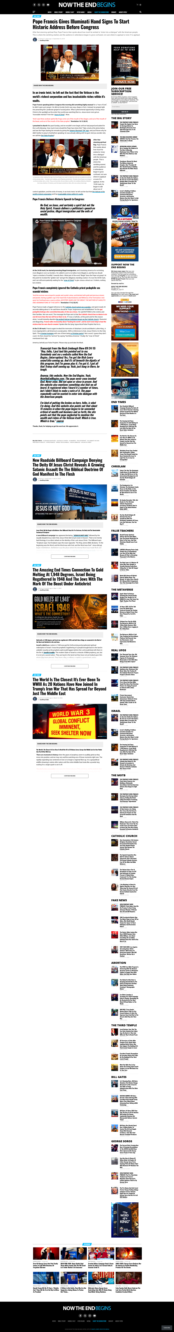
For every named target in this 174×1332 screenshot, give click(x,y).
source (59, 421)
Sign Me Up (125, 112)
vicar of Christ (59, 115)
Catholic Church (62, 440)
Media (89, 12)
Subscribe (167, 1328)
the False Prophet (47, 135)
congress (73, 440)
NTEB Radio (80, 12)
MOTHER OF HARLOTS (39, 442)
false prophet (81, 440)
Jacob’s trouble (49, 652)
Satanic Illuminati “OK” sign (79, 130)
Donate (113, 12)
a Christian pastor (77, 333)
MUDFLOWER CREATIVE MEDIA (100, 1329)
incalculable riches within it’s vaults (70, 194)
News (49, 12)
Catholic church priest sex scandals (78, 307)
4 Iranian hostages (47, 333)
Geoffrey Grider (44, 40)
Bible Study (58, 12)
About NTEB (123, 12)
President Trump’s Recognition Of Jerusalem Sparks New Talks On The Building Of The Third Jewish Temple (129, 1056)
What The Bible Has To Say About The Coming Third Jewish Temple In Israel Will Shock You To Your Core (129, 1067)
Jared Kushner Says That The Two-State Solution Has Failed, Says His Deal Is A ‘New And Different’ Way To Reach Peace (129, 1032)
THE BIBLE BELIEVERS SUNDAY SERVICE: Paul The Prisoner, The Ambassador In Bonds (129, 139)
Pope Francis (51, 442)
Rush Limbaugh (75, 442)
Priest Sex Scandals (63, 442)
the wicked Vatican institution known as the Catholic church (77, 319)
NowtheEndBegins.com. (52, 378)
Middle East (70, 12)
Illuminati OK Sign (93, 440)
